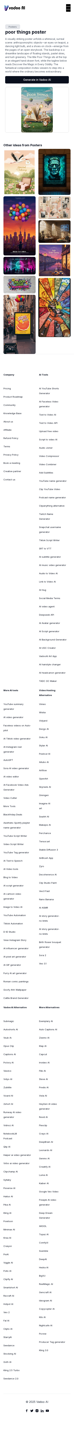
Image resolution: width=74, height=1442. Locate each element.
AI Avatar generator (49, 623)
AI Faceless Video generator (48, 404)
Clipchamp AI (10, 1171)
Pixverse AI (9, 1188)
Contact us (9, 479)
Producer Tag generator (52, 1342)
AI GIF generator (12, 965)
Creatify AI (44, 1166)
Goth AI (7, 1362)
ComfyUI (43, 1242)
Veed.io (7, 1070)
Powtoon (8, 1221)
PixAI (6, 1254)
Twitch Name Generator (46, 516)
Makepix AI (45, 824)
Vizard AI (8, 1095)
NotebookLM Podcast (10, 1136)
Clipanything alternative (52, 505)
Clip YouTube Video (49, 489)
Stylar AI (43, 745)
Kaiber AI (44, 1183)
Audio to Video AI (48, 573)
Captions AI (9, 1054)
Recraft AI (8, 1295)
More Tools (9, 806)
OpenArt (43, 778)
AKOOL (43, 1226)
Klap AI (42, 1046)
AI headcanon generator (52, 672)
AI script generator (13, 885)
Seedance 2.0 (10, 1378)
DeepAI (43, 1259)
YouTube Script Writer (15, 835)
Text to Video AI (47, 414)
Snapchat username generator (50, 529)
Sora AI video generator (16, 768)
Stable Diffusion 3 (48, 849)
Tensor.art (44, 841)
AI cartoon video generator (12, 896)
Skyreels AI (45, 787)
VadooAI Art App (48, 656)
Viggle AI (8, 1262)
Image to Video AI (12, 907)
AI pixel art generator (14, 956)
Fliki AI (42, 1070)
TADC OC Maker (48, 681)
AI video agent (47, 606)
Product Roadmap (13, 396)
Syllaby (7, 1179)
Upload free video (48, 431)
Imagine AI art (44, 806)
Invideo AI (44, 1062)
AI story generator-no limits (49, 918)
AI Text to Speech (13, 860)
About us (8, 421)
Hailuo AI (8, 1196)
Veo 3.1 (42, 963)
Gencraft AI (45, 1292)
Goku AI (43, 737)
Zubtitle (7, 1087)
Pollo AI (7, 1271)
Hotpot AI (8, 1304)
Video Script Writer (13, 844)
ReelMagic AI (46, 1284)
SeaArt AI (44, 816)
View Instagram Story (14, 940)
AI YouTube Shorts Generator (49, 391)
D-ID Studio (9, 931)
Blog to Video (10, 877)
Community (9, 405)
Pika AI (7, 1204)
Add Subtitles (46, 472)
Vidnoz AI (8, 1125)
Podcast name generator (52, 497)
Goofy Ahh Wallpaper (15, 989)
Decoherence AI (48, 874)
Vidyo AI (7, 1079)
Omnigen (44, 795)
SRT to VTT (45, 548)
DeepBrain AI (46, 1141)
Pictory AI (8, 1062)
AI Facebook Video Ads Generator (16, 787)
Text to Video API (48, 423)
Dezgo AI (44, 729)
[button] (68, 8)
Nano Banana (46, 899)
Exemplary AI (46, 1021)
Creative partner (12, 471)
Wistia (42, 712)
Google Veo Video (49, 1191)
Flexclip (43, 1125)
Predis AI (44, 1087)
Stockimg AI (9, 1353)
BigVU (42, 1275)
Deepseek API (46, 614)
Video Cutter (10, 798)
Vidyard (43, 720)
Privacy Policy (10, 454)
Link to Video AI (47, 581)
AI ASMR (43, 907)
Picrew (42, 1333)
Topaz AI (44, 1234)
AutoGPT (8, 760)
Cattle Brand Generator (16, 998)
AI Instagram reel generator (12, 749)
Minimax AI (9, 1229)
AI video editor (11, 776)
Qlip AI (6, 1146)
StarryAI (7, 1337)
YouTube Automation (14, 915)
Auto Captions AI (48, 1029)
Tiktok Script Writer (49, 540)
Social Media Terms (49, 598)
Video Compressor (49, 456)
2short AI (8, 1104)
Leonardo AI (45, 1150)
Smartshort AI (10, 1287)
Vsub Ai (7, 1037)
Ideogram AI (45, 1300)
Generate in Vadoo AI (37, 79)
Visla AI (43, 1095)
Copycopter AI (47, 1308)
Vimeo (42, 704)
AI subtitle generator (50, 556)
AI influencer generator (16, 948)
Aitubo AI (44, 762)
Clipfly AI (8, 1279)
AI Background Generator (53, 639)
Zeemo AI (44, 1037)
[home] (14, 8)
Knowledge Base (12, 413)
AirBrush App (46, 858)
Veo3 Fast (44, 891)
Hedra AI (43, 1267)
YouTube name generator (53, 481)
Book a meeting (11, 463)
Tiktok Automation (13, 923)
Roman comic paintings (16, 981)
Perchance (45, 833)
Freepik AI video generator (47, 1202)
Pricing (7, 388)
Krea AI (7, 1237)
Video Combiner (47, 464)
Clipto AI (7, 1328)
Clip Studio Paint (48, 882)
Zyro (41, 866)
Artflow (43, 770)
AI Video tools (10, 869)
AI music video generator (52, 565)
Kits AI (42, 1317)
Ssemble (43, 1251)
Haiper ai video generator (17, 1155)
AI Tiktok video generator (17, 738)
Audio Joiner (46, 447)
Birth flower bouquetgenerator (50, 944)
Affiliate (7, 429)
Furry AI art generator (15, 973)
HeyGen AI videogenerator (48, 1106)
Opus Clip (8, 1046)
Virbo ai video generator (16, 1163)
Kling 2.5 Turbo (11, 1370)
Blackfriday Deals (12, 814)
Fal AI (6, 1320)
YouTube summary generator (13, 706)
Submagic (8, 1021)
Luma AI (43, 1175)
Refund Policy (10, 438)
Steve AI (43, 1079)
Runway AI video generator (12, 1114)
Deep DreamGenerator (45, 1215)
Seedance (8, 1345)
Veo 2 (6, 1312)
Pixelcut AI (44, 753)
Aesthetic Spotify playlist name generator (16, 825)
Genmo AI (44, 1158)
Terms (6, 446)
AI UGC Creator (47, 647)
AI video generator (13, 717)
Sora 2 (42, 955)
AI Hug (42, 590)
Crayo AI (43, 1133)
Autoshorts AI (10, 1029)
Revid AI (43, 1117)
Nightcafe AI (45, 1325)
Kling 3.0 (43, 1350)
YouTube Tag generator (16, 852)
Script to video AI (48, 439)
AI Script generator (49, 631)
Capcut (43, 1054)
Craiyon (7, 1246)
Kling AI (7, 1213)
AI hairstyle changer (50, 664)
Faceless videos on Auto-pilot (17, 728)
